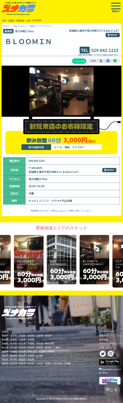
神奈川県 (49, 343)
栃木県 (13, 343)
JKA (51, 398)
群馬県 (13, 339)
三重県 (56, 347)
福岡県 (5, 363)
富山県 (5, 347)
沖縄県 (67, 363)
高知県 (31, 359)
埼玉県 (22, 343)
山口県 (39, 355)
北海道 (5, 331)
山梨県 (22, 339)
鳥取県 (5, 355)
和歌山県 (32, 351)
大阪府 (41, 351)
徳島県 (5, 359)
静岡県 (39, 347)
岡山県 (22, 355)
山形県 (39, 335)
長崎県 (22, 363)
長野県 (31, 339)
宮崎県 (48, 363)
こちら (60, 211)
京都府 (13, 351)
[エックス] (101, 60)
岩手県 (13, 335)
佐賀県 (13, 363)
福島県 (48, 335)
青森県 (5, 335)
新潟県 (5, 339)
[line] (115, 60)
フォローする (79, 61)
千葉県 (31, 343)
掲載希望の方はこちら (110, 335)
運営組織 (103, 339)
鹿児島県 (57, 363)
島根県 (13, 355)
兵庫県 (50, 351)
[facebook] (108, 60)
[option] (29, 261)
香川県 (13, 359)
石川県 (13, 347)
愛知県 (48, 347)
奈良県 (22, 351)
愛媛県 (22, 359)
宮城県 (22, 335)
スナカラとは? (106, 331)
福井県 (22, 347)
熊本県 (31, 363)
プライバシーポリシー (110, 343)
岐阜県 (31, 347)
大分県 (39, 363)
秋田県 (31, 335)
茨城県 (5, 343)
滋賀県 (5, 351)
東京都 (39, 343)
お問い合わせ (105, 347)
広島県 (31, 355)
